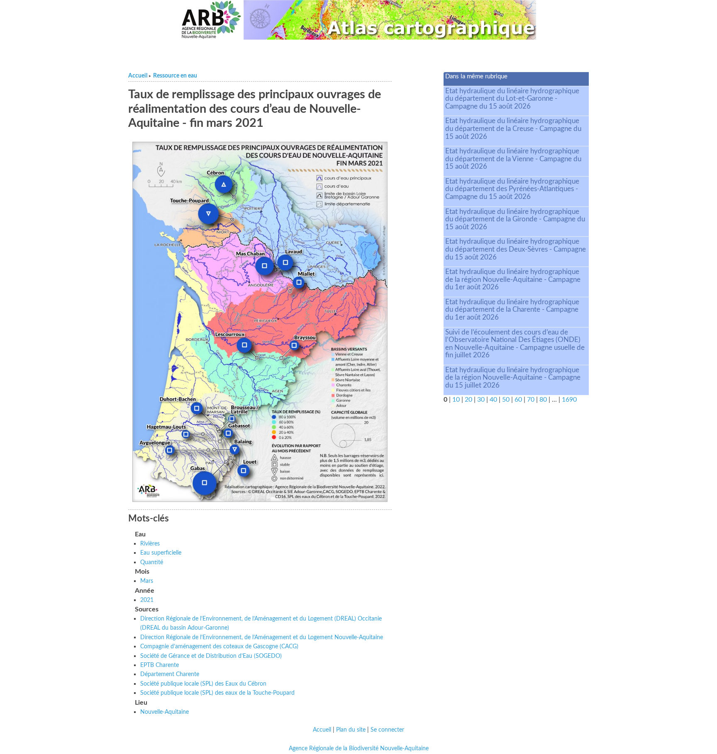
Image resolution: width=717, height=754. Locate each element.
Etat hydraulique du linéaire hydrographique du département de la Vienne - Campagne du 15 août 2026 (513, 159)
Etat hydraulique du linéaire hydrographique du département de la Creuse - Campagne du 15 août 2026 (513, 128)
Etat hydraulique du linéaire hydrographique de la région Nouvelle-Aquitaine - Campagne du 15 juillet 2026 (512, 377)
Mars (146, 581)
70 (530, 399)
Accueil (137, 76)
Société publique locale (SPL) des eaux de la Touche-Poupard (217, 693)
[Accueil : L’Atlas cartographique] (390, 20)
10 (456, 399)
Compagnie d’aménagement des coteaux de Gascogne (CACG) (219, 646)
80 (543, 399)
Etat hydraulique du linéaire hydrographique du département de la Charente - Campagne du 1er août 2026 (512, 309)
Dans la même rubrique (476, 76)
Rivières (150, 544)
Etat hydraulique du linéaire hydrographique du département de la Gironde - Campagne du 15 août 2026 (515, 219)
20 (468, 399)
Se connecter (387, 730)
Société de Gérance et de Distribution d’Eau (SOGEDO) (211, 656)
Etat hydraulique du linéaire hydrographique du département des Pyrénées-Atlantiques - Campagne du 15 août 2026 (512, 189)
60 (518, 399)
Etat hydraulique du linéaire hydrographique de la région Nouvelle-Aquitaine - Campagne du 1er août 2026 (512, 279)
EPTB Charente (159, 665)
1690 (569, 399)
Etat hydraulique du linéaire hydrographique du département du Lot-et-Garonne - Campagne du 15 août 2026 (512, 98)
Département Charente (169, 674)
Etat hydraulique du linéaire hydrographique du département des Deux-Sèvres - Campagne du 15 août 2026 (515, 249)
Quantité (151, 562)
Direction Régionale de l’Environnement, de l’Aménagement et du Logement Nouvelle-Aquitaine (261, 637)
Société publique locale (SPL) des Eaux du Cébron (203, 684)
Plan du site (351, 730)
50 (506, 399)
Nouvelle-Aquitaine (164, 712)
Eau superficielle (160, 553)
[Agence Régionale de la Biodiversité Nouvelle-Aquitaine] (211, 20)
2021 (147, 600)
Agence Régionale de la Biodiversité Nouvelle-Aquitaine (359, 749)
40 (493, 399)
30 (481, 399)
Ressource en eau (175, 76)
